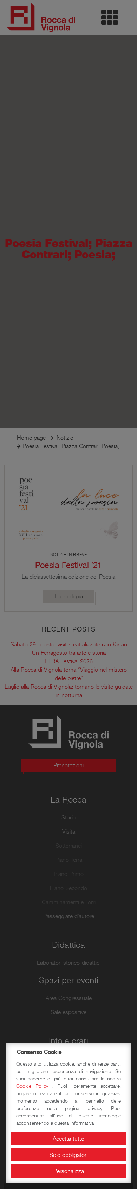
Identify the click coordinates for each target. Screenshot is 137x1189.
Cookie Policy (34, 1086)
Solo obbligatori (68, 1154)
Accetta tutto (68, 1138)
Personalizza (68, 1171)
